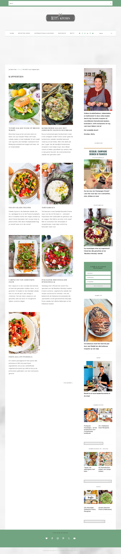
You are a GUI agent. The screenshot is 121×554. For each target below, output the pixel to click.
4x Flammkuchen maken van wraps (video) (105, 469)
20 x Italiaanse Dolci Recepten (104, 427)
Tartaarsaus (48, 207)
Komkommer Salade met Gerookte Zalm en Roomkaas (57, 129)
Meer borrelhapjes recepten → (98, 481)
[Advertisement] (60, 50)
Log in (76, 550)
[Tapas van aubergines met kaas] (91, 465)
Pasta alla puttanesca (20, 357)
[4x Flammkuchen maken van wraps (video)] (105, 465)
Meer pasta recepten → (94, 521)
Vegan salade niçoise (20, 207)
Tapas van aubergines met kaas (89, 469)
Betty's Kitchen (60, 18)
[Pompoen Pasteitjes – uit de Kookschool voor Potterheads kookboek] (91, 415)
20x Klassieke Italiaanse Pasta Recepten (90, 509)
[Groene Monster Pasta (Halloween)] (105, 497)
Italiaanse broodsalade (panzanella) (54, 281)
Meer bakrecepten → (93, 443)
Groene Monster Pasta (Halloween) (105, 508)
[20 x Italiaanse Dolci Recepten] (105, 415)
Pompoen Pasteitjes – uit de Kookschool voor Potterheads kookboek (90, 429)
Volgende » (68, 383)
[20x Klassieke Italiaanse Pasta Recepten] (91, 497)
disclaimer (69, 550)
